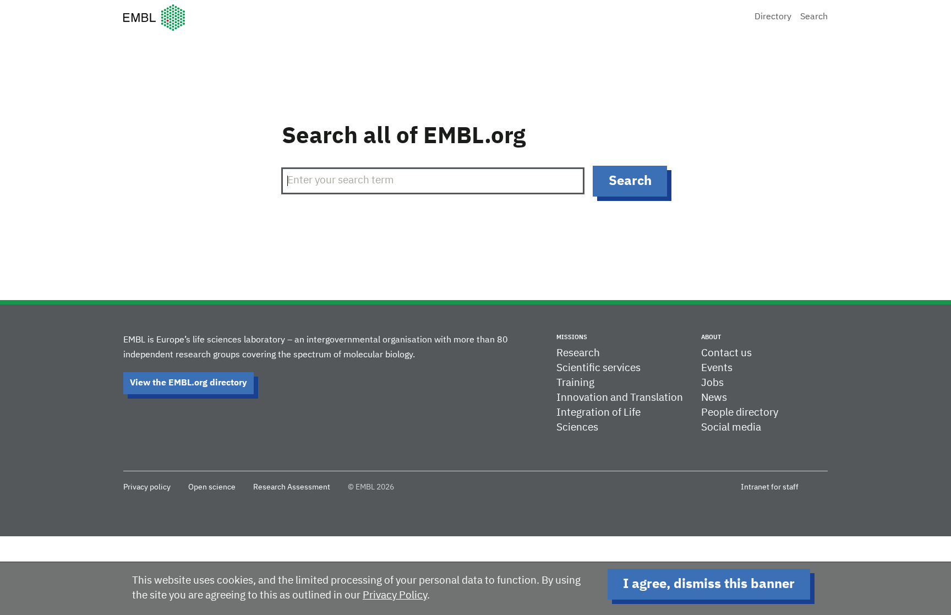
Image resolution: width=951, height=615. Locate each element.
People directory (739, 412)
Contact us (726, 353)
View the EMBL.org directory (188, 383)
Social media (731, 427)
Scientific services (598, 368)
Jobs (712, 383)
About (711, 337)
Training (575, 383)
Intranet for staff (770, 487)
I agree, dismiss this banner (709, 584)
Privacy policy (147, 487)
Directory (773, 17)
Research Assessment (291, 487)
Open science (212, 487)
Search (814, 17)
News (714, 398)
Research (578, 353)
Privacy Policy (395, 595)
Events (717, 368)
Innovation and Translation (619, 398)
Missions (571, 337)
